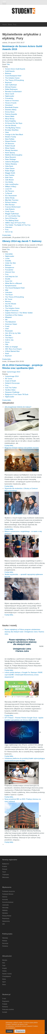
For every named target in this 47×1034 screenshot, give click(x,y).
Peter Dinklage (10, 159)
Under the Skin (10, 263)
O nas (4, 998)
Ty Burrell (8, 193)
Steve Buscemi (10, 157)
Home (4, 24)
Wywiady (5, 938)
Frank (7, 326)
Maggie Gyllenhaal (12, 214)
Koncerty (5, 899)
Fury (6, 229)
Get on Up (9, 232)
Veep (7, 132)
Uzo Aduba (9, 182)
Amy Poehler (9, 175)
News (10, 24)
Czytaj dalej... (7, 235)
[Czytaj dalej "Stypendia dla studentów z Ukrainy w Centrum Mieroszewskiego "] (25, 503)
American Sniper (11, 324)
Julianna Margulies (12, 162)
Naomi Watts (9, 116)
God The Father (11, 388)
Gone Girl (8, 281)
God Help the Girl (11, 276)
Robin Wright (9, 171)
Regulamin (5, 1001)
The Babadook (10, 322)
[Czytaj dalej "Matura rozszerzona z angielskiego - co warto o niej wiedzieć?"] (25, 546)
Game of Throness (12, 100)
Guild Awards (10, 71)
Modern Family (10, 137)
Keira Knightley (10, 121)
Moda (4, 979)
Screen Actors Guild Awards (15, 69)
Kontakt (4, 1012)
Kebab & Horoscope (12, 383)
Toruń (4, 872)
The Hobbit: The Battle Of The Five (17, 225)
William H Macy (10, 186)
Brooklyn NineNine (11, 130)
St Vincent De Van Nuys (13, 123)
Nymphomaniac (10, 285)
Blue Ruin (8, 306)
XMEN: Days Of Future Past (15, 223)
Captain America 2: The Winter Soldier (19, 313)
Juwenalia (5, 905)
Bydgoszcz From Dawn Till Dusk (16, 394)
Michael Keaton (10, 87)
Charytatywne (6, 976)
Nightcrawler (9, 96)
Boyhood (8, 82)
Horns (7, 342)
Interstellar (9, 254)
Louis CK (8, 189)
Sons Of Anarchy (11, 218)
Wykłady (5, 910)
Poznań (4, 869)
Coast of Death (10, 381)
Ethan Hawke (10, 148)
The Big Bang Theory (13, 128)
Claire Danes (9, 168)
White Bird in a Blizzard (13, 283)
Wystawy (5, 913)
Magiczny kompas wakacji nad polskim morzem (22, 448)
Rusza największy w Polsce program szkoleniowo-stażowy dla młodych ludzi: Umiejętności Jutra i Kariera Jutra (24, 632)
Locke (7, 258)
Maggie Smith (10, 173)
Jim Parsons (9, 191)
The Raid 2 (9, 338)
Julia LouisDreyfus (11, 184)
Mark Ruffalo (9, 139)
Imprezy (4, 897)
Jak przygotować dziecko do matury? (18, 407)
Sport (4, 982)
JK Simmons (9, 143)
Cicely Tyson (9, 211)
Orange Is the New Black (14, 134)
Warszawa (5, 877)
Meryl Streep (9, 119)
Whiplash (8, 317)
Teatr (3, 965)
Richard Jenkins (11, 202)
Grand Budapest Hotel (13, 76)
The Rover (9, 295)
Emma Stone (9, 112)
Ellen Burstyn (10, 205)
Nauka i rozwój (7, 974)
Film (8, 64)
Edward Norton (10, 141)
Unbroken (8, 227)
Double (7, 279)
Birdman (8, 73)
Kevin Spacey (10, 152)
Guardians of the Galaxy (14, 315)
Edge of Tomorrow (11, 310)
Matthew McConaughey (13, 155)
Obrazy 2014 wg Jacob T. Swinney (22, 241)
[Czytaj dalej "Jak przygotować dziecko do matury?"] (25, 419)
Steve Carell (9, 94)
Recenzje (5, 943)
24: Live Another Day (12, 216)
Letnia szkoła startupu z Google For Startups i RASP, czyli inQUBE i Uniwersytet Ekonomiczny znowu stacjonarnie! (24, 675)
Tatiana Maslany (11, 164)
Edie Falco (9, 177)
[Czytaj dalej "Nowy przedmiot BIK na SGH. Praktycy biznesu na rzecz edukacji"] (22, 816)
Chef (7, 328)
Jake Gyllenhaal (11, 85)
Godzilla (8, 261)
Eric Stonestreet (11, 195)
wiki (3, 924)
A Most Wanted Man (12, 351)
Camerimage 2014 (13, 372)
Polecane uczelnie (8, 1009)
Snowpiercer (9, 267)
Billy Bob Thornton (11, 200)
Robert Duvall (10, 146)
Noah (7, 353)
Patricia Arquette (11, 114)
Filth (6, 344)
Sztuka (4, 971)
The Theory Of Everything (14, 80)
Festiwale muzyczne (8, 891)
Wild (6, 290)
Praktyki (4, 1004)
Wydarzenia (6, 921)
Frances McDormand (12, 207)
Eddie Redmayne (11, 89)
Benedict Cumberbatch (13, 91)
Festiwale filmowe (7, 894)
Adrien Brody (9, 198)
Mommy (8, 301)
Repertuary (5, 918)
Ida (6, 319)
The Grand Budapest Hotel (15, 288)
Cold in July (9, 340)
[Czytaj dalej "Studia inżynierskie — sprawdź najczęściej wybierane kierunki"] (25, 589)
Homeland (9, 105)
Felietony (5, 946)
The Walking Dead (11, 220)
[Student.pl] (23, 11)
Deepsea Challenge (12, 392)
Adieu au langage (11, 347)
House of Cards (10, 103)
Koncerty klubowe (7, 902)
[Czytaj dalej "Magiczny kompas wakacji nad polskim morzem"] (25, 460)
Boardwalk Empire (11, 107)
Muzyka (4, 960)
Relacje (4, 940)
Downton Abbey (10, 110)
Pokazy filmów (6, 916)
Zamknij (9, 1031)
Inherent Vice (10, 272)
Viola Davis (9, 166)
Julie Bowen (9, 180)
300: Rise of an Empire (13, 349)
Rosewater (9, 331)
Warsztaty (5, 907)
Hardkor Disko (10, 390)
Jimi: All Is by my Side (13, 333)
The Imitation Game (12, 78)
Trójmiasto (5, 874)
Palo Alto (8, 335)
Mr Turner (8, 299)
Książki (4, 968)
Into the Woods (10, 125)
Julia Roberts (10, 209)
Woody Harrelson (11, 150)
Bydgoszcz (5, 864)
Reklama (5, 1007)
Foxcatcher (9, 98)
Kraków (4, 866)
